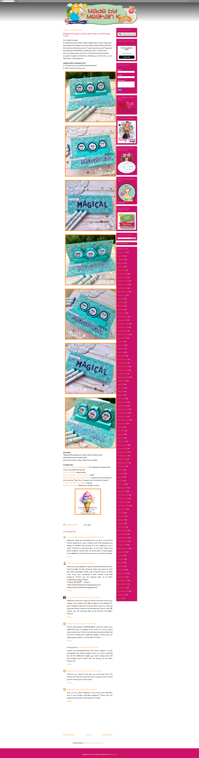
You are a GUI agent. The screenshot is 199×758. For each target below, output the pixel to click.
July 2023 (121, 384)
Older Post (107, 735)
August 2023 (122, 380)
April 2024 (121, 352)
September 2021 (123, 462)
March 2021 (121, 484)
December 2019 (123, 537)
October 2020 (122, 502)
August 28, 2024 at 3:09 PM (88, 647)
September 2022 (123, 420)
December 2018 (123, 580)
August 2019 (122, 552)
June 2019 (121, 559)
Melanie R (71, 689)
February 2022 (122, 445)
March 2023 (121, 398)
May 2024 (121, 348)
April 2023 (121, 395)
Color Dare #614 (69, 472)
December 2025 (123, 281)
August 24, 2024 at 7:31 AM (90, 597)
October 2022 (122, 416)
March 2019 (121, 569)
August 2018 (122, 594)
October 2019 (122, 545)
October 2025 (122, 288)
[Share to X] (87, 525)
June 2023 (121, 388)
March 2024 (122, 356)
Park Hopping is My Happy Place (76, 477)
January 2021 (122, 491)
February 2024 (122, 359)
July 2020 (121, 512)
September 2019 (123, 548)
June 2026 (121, 259)
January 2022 (122, 448)
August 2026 (122, 252)
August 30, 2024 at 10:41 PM (86, 689)
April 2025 (121, 309)
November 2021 (123, 455)
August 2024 (122, 338)
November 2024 (123, 327)
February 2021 (122, 487)
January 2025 (122, 320)
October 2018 (122, 587)
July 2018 (120, 598)
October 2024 (122, 331)
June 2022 (121, 430)
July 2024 (121, 341)
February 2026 (122, 274)
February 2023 (122, 402)
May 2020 (121, 520)
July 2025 (121, 298)
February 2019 (122, 573)
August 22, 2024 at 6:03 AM (84, 563)
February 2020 (122, 530)
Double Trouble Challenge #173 (75, 467)
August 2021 (122, 466)
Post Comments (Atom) (93, 743)
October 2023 (122, 373)
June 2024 (121, 345)
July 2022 (121, 427)
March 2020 (122, 527)
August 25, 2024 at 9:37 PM (85, 624)
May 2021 (121, 477)
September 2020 (123, 505)
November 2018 (123, 584)
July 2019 (120, 555)
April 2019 (121, 566)
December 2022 (123, 409)
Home (88, 735)
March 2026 (122, 270)
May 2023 (121, 391)
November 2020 (123, 498)
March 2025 (121, 313)
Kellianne (70, 624)
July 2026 (121, 256)
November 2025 (123, 284)
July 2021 (120, 470)
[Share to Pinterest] (90, 525)
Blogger (113, 754)
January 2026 (122, 277)
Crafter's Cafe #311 (70, 485)
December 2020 (123, 495)
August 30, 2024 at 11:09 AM (90, 671)
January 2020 (122, 534)
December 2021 (123, 452)
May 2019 (121, 562)
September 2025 (123, 291)
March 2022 (121, 441)
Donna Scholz (73, 597)
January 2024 (122, 363)
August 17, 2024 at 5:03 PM (94, 537)
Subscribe (126, 57)
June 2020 (121, 516)
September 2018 (123, 591)
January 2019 (122, 577)
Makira (70, 563)
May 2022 (121, 434)
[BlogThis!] (86, 525)
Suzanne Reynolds (75, 537)
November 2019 (123, 541)
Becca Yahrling (73, 671)
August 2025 (122, 295)
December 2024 (123, 323)
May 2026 (121, 263)
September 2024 (123, 334)
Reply (69, 556)
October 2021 (122, 459)
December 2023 (123, 366)
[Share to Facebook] (88, 525)
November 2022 (123, 413)
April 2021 (121, 480)
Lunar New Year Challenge (74, 483)
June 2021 (121, 473)
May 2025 (121, 306)
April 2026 (121, 266)
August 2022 (122, 423)
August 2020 (122, 509)
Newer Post (69, 735)
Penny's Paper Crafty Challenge (76, 475)
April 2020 (121, 523)
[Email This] (84, 525)
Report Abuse (123, 243)
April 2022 (121, 438)
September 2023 (123, 377)
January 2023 (122, 405)
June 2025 (121, 302)
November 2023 (123, 370)
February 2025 (122, 316)
